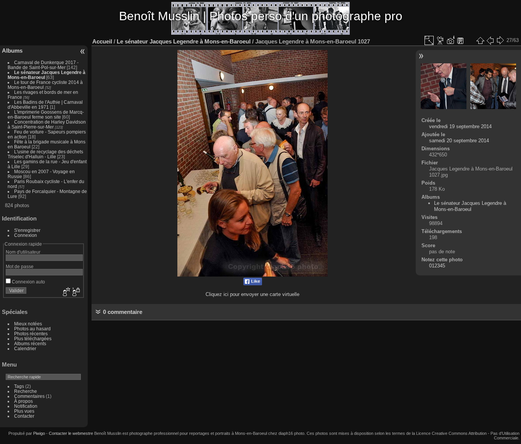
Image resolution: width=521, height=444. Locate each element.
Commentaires (29, 396)
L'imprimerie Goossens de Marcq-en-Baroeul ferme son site (46, 114)
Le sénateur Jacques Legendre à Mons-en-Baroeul (184, 41)
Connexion (25, 235)
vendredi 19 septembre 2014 (460, 126)
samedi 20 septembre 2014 (459, 140)
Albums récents (30, 343)
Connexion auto (28, 281)
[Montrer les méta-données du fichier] (450, 40)
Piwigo (39, 433)
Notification (25, 406)
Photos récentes (31, 333)
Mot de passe (20, 266)
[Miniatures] (480, 40)
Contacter (24, 415)
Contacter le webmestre (71, 433)
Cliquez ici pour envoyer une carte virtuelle (252, 294)
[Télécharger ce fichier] (460, 40)
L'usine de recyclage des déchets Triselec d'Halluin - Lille (45, 154)
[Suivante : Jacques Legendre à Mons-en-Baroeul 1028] (500, 40)
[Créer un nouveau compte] (66, 292)
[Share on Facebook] (252, 283)
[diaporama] (440, 40)
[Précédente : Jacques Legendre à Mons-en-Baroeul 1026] (490, 40)
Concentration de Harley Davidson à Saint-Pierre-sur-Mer (47, 124)
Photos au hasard (32, 328)
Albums (12, 50)
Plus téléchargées (32, 338)
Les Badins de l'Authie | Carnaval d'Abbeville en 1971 (45, 104)
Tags (19, 386)
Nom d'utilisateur (23, 251)
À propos (23, 401)
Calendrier (25, 348)
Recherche (25, 391)
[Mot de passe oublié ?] (75, 292)
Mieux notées (28, 323)
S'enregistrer (27, 230)
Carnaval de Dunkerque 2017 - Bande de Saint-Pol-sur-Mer (43, 65)
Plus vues (24, 411)
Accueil (102, 41)
